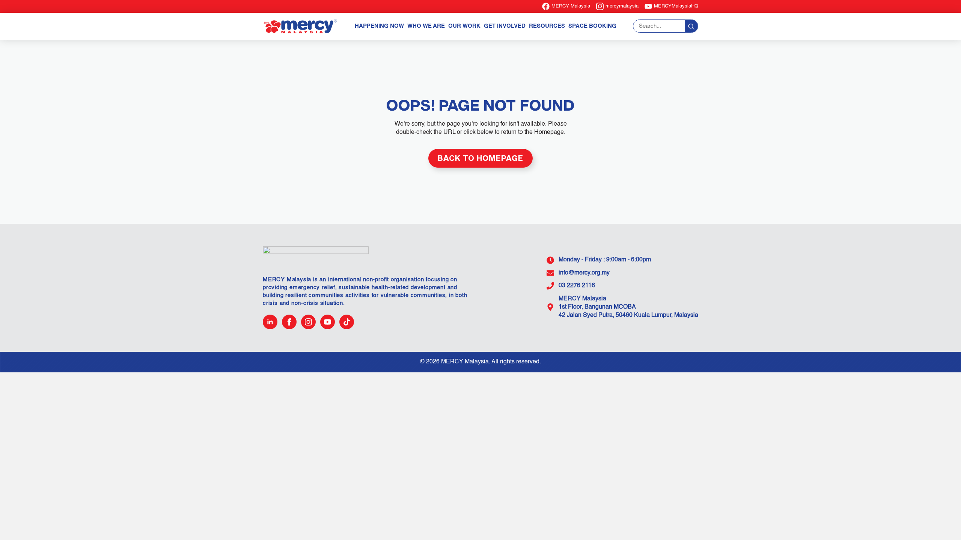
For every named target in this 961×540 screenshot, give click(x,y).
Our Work (464, 26)
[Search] (691, 26)
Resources (547, 26)
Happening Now (379, 26)
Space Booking (592, 26)
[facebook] (289, 322)
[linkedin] (270, 322)
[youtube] (327, 322)
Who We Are (426, 26)
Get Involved (505, 26)
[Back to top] (942, 521)
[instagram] (308, 322)
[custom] (346, 322)
